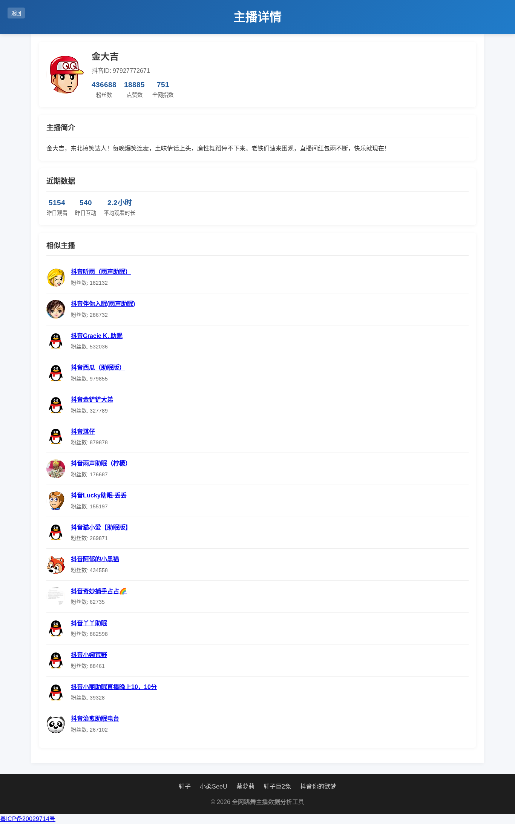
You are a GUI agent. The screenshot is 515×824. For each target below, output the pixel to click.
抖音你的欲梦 (318, 786)
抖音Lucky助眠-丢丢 (99, 495)
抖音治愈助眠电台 (95, 718)
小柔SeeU (213, 786)
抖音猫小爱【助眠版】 (101, 527)
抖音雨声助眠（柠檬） (101, 463)
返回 (16, 13)
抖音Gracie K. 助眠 (97, 336)
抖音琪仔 (83, 431)
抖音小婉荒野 (89, 655)
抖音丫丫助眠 (89, 623)
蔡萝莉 (245, 786)
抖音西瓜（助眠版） (98, 367)
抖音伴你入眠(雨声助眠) (103, 304)
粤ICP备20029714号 (27, 819)
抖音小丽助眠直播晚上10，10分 (114, 687)
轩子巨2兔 (277, 786)
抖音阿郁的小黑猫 (95, 559)
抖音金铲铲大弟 (92, 399)
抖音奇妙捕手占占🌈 (99, 591)
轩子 (185, 786)
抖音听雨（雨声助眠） (101, 272)
